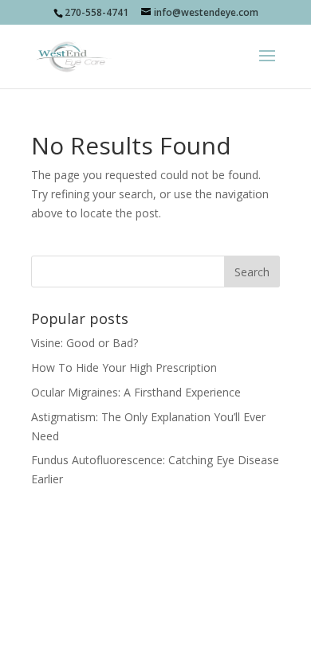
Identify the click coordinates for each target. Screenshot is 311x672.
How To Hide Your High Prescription (124, 367)
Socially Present (152, 556)
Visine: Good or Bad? (84, 342)
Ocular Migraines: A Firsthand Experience (136, 392)
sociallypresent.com (155, 575)
